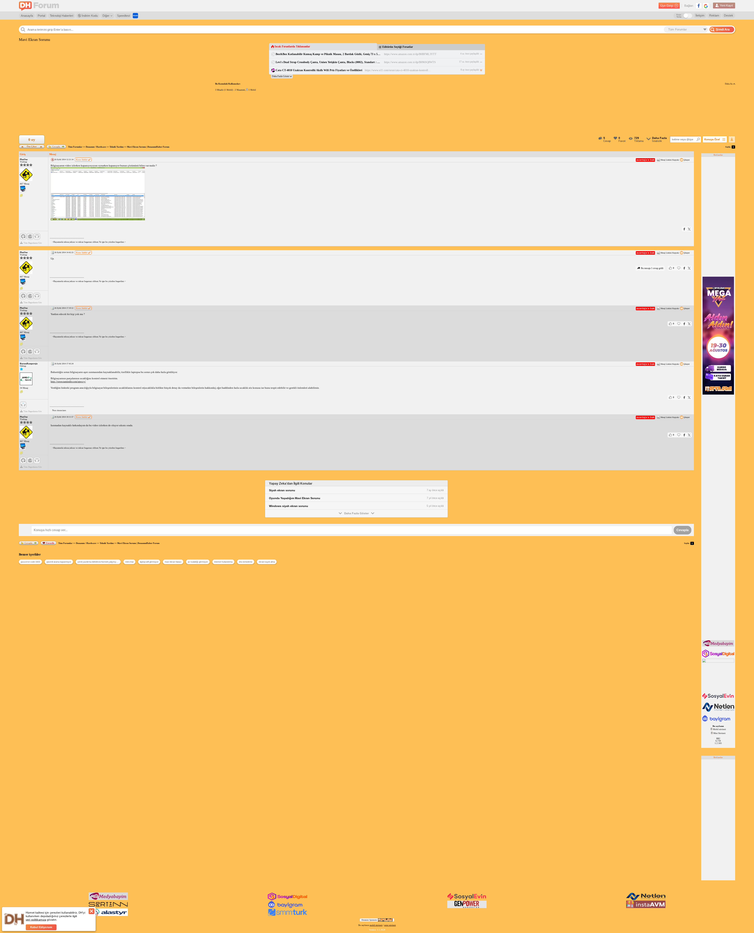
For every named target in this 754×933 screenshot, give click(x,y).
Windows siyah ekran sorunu (288, 506)
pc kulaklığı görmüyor (198, 562)
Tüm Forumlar (75, 147)
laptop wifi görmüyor (149, 562)
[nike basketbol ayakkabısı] (108, 907)
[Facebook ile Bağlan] (698, 6)
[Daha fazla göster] (282, 76)
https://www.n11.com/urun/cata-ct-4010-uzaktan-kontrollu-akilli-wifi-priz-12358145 (398, 70)
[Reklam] (135, 15)
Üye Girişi (666, 5)
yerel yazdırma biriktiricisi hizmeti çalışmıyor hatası (99, 562)
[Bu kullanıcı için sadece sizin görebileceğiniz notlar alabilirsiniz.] (21, 195)
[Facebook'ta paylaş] (684, 229)
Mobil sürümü (719, 729)
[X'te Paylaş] (689, 229)
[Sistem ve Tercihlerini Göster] (23, 189)
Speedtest (123, 15)
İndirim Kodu (89, 15)
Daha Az (729, 84)
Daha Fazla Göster (356, 513)
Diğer (105, 15)
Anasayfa (27, 15)
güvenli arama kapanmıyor (59, 562)
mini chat (129, 562)
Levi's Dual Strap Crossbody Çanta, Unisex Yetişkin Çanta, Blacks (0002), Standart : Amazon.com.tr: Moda (329, 62)
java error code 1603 (30, 562)
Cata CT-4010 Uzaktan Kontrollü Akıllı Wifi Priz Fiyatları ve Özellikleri (319, 70)
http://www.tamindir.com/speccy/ (68, 381)
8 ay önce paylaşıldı (470, 69)
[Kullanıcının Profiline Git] (26, 174)
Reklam (714, 15)
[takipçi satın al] (718, 698)
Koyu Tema (678, 16)
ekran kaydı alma (267, 562)
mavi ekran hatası (173, 562)
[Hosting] (718, 711)
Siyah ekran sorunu (282, 490)
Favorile (50, 543)
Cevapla (56, 146)
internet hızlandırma (223, 562)
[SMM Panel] (287, 915)
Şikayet (687, 160)
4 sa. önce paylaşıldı (469, 53)
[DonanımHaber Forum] (40, 6)
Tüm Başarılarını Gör (33, 243)
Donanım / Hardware (96, 147)
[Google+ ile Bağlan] (706, 6)
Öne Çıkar (32, 146)
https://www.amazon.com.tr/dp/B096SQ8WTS (410, 62)
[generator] (467, 907)
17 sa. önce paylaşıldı (469, 61)
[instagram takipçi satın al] (718, 657)
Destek (728, 15)
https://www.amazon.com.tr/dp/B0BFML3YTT (410, 54)
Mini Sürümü (719, 733)
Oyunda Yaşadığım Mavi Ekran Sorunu (294, 498)
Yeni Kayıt (726, 5)
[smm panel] (718, 646)
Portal (41, 15)
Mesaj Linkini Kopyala (670, 160)
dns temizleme (245, 562)
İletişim (700, 15)
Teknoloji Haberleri (61, 15)
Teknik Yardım (117, 147)
